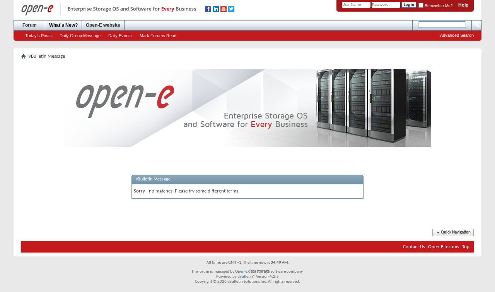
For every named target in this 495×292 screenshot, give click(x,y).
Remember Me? (438, 5)
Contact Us (414, 246)
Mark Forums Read (158, 35)
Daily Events (120, 35)
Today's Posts (38, 35)
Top (465, 246)
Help (463, 5)
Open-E (241, 272)
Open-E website (103, 25)
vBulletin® (246, 277)
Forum (29, 25)
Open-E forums (443, 246)
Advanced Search (457, 35)
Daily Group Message (80, 35)
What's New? (63, 25)
